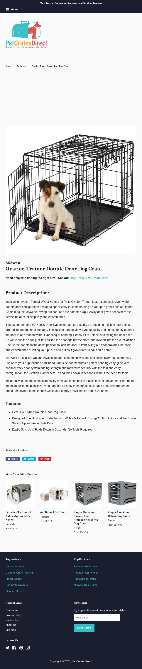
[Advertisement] (71, 96)
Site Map (11, 630)
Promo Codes (14, 578)
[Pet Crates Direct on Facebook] (14, 648)
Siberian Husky (14, 591)
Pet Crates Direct (82, 661)
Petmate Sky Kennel (85, 566)
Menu (14, 9)
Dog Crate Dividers (17, 585)
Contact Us (12, 620)
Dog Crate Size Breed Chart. (89, 278)
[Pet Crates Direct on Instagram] (28, 648)
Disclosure (12, 610)
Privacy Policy (14, 615)
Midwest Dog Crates (85, 585)
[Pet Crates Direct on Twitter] (8, 648)
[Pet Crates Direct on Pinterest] (21, 648)
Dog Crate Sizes (15, 566)
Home (8, 66)
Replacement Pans (85, 578)
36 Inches (21, 66)
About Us (11, 624)
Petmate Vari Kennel (86, 572)
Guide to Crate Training (19, 572)
